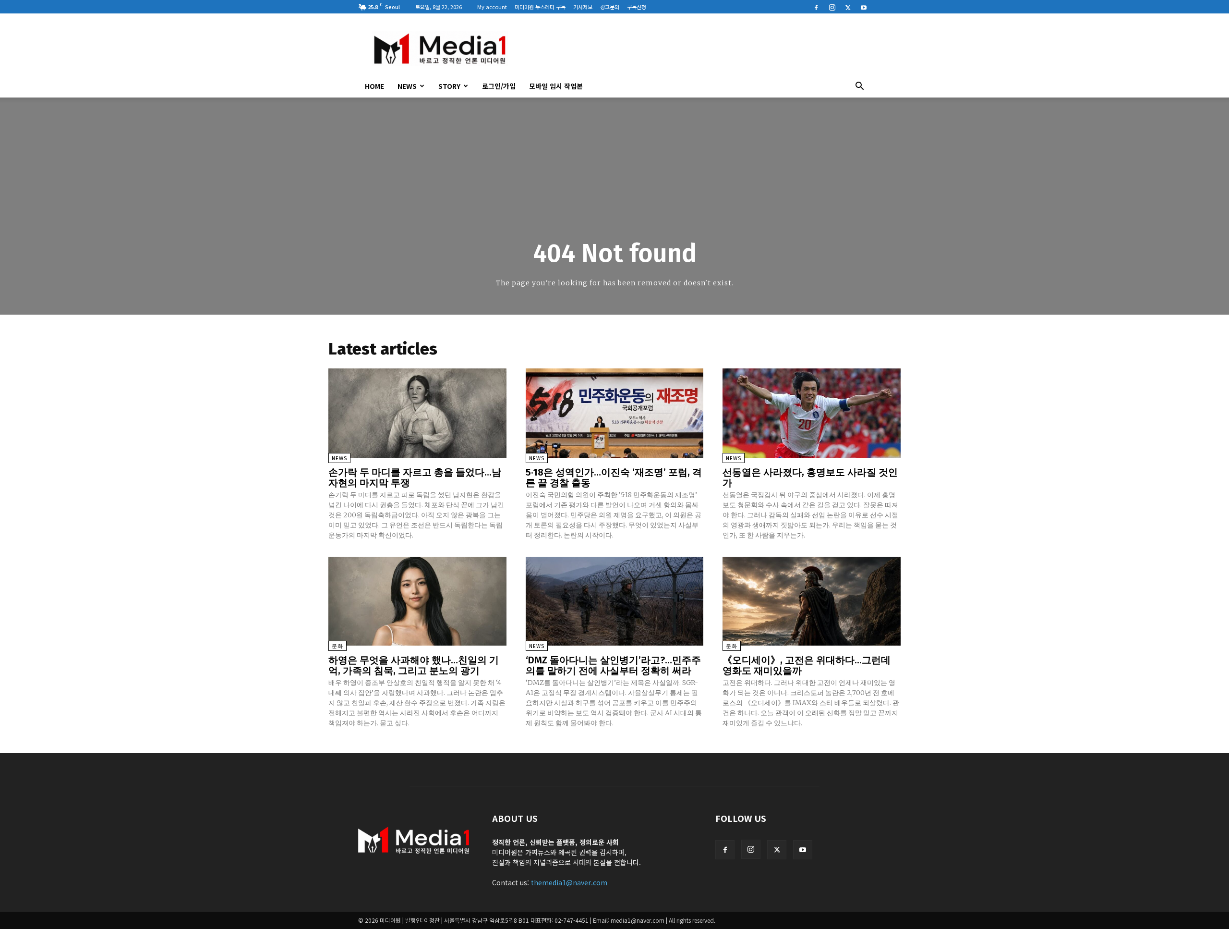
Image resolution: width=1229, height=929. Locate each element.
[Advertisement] (696, 48)
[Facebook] (816, 6)
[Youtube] (863, 6)
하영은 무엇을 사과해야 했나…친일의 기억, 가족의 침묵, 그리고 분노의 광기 (413, 665)
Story (449, 86)
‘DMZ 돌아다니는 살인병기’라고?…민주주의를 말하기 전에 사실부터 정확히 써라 (613, 665)
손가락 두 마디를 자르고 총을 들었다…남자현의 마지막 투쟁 (414, 477)
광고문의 (609, 7)
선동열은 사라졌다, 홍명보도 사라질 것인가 (810, 477)
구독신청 (636, 7)
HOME (374, 86)
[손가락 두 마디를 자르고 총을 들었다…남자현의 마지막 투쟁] (417, 412)
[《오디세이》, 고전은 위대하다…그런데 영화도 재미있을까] (812, 601)
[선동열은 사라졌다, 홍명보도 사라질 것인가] (812, 412)
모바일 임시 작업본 (556, 86)
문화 (337, 646)
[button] (859, 87)
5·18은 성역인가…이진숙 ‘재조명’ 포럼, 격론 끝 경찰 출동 (614, 477)
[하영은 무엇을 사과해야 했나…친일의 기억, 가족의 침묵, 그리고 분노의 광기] (417, 601)
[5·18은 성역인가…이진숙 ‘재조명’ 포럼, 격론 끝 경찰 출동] (615, 412)
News (407, 86)
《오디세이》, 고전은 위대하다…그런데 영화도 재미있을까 (807, 665)
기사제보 (582, 7)
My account (492, 7)
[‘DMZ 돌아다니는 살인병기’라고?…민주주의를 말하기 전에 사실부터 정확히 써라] (615, 601)
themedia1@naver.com (569, 882)
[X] (848, 6)
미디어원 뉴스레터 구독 (540, 7)
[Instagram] (832, 6)
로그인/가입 (499, 86)
